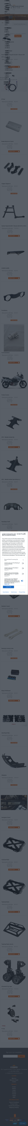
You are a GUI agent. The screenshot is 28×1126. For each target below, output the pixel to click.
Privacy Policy (22, 592)
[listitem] (14, 560)
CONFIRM (8, 586)
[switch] (22, 563)
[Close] (25, 534)
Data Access (14, 592)
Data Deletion (6, 592)
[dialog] (14, 563)
